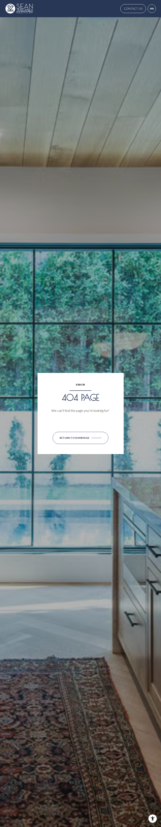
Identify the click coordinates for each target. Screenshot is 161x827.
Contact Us (133, 8)
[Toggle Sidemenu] (152, 8)
